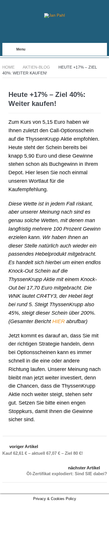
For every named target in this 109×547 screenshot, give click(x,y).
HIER (58, 321)
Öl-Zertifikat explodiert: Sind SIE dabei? (66, 473)
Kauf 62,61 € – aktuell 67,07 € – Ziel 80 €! (42, 453)
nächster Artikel (84, 467)
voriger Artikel (23, 446)
